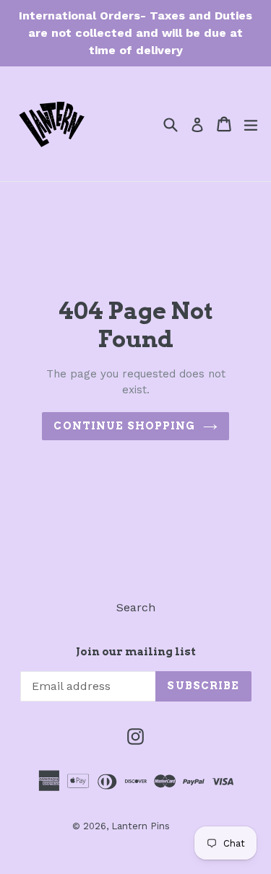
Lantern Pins (140, 826)
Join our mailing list (136, 651)
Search (135, 607)
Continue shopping (124, 426)
